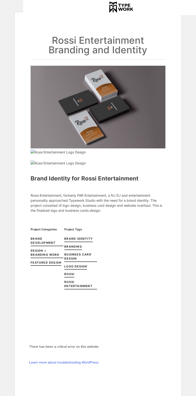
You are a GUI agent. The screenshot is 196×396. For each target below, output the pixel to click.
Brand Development (43, 240)
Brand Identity (78, 238)
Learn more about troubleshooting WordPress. (64, 362)
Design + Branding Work (45, 252)
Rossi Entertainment (78, 284)
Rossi (69, 274)
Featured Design (46, 262)
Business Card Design (78, 256)
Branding (73, 246)
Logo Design (75, 266)
